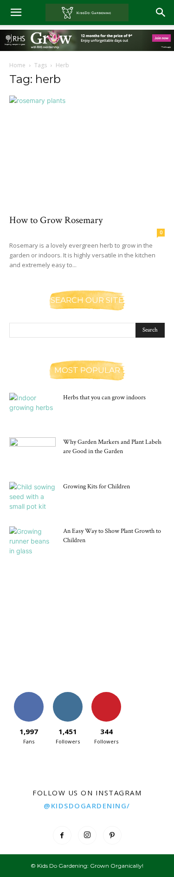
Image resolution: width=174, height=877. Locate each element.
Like (28, 695)
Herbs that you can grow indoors (104, 397)
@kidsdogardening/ (87, 805)
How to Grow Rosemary (56, 220)
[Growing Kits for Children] (32, 498)
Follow (67, 695)
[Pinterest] (112, 835)
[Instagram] (87, 835)
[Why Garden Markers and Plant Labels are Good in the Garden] (32, 453)
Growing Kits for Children (96, 486)
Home (17, 65)
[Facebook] (62, 835)
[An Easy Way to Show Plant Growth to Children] (32, 542)
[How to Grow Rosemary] (87, 152)
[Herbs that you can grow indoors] (32, 409)
